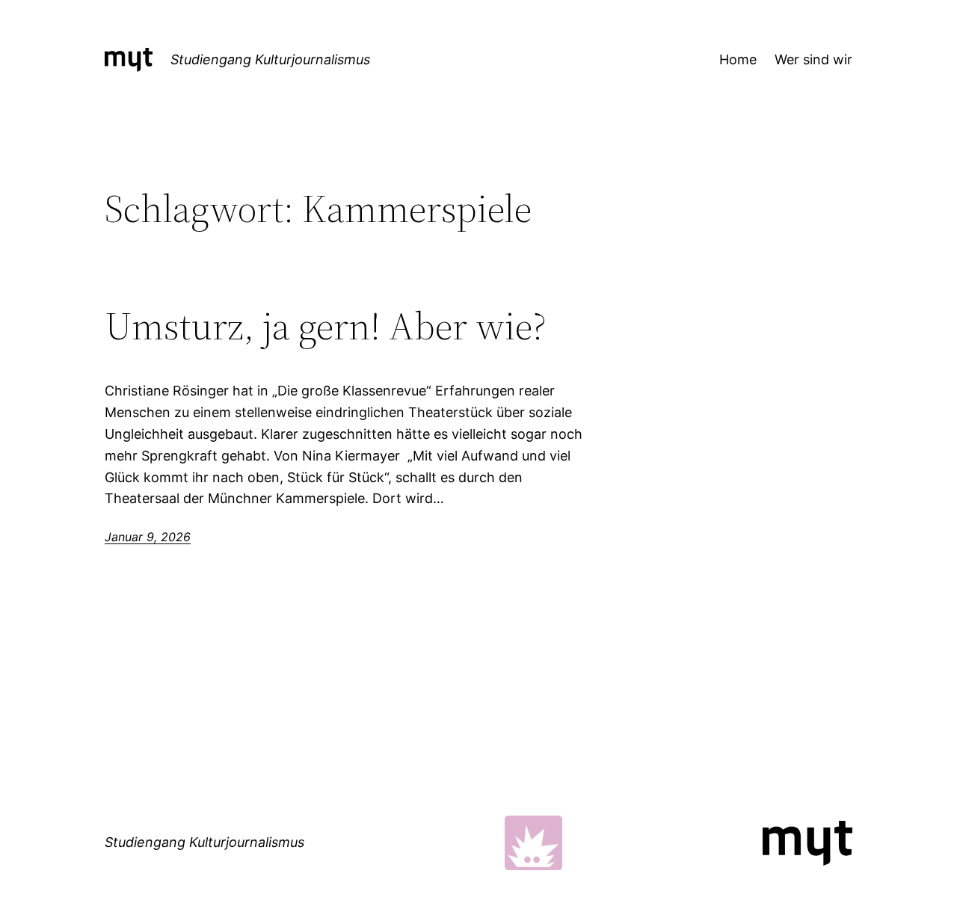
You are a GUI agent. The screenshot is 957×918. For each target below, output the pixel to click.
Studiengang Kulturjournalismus (270, 59)
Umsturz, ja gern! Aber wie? (326, 326)
